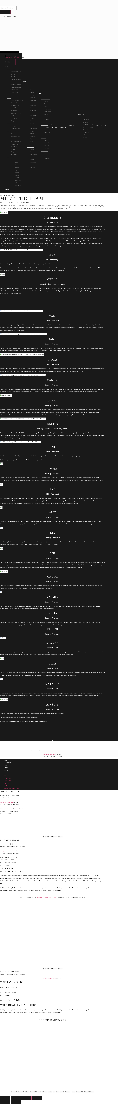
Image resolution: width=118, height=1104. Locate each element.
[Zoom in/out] (37, 1098)
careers (6, 768)
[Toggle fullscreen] (26, 1098)
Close (8, 190)
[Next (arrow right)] (16, 1102)
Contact (6, 770)
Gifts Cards (7, 762)
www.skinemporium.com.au (47, 897)
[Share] (16, 1098)
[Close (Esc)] (5, 1098)
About (6, 760)
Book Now (7, 765)
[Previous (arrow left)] (5, 1102)
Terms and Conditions (11, 773)
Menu (7, 62)
